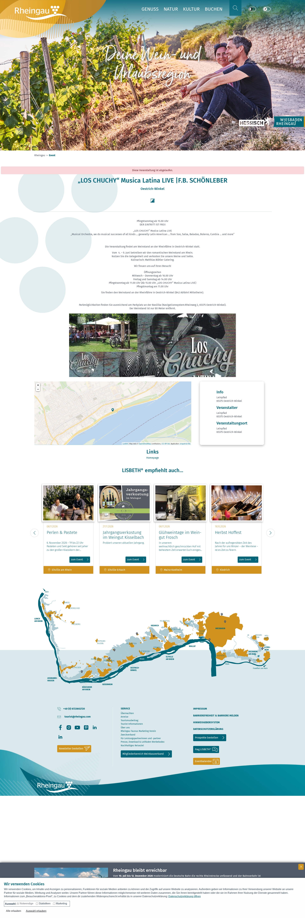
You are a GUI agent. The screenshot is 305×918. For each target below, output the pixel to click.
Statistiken (45, 903)
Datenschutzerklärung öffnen (184, 896)
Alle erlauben (13, 911)
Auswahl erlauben (36, 911)
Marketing (61, 903)
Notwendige (26, 903)
